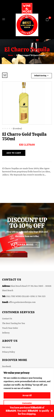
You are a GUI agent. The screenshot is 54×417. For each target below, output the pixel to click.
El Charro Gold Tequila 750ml (24, 136)
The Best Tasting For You (13, 323)
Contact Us (7, 318)
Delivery (6, 332)
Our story (6, 347)
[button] (47, 19)
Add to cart (13, 153)
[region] (27, 392)
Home (10, 55)
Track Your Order (10, 328)
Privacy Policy (8, 352)
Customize (27, 403)
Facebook (6, 366)
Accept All (27, 395)
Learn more (25, 244)
